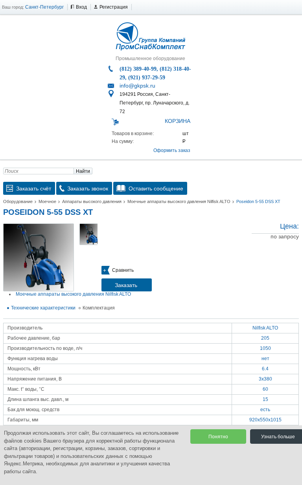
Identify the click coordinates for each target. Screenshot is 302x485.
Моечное (47, 201)
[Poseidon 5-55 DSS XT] (39, 257)
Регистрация (113, 7)
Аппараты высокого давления (92, 201)
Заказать (126, 285)
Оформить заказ (171, 150)
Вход (81, 7)
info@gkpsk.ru (137, 85)
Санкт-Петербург (44, 7)
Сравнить (123, 270)
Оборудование (18, 201)
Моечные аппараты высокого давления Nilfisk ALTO (178, 201)
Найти (83, 171)
